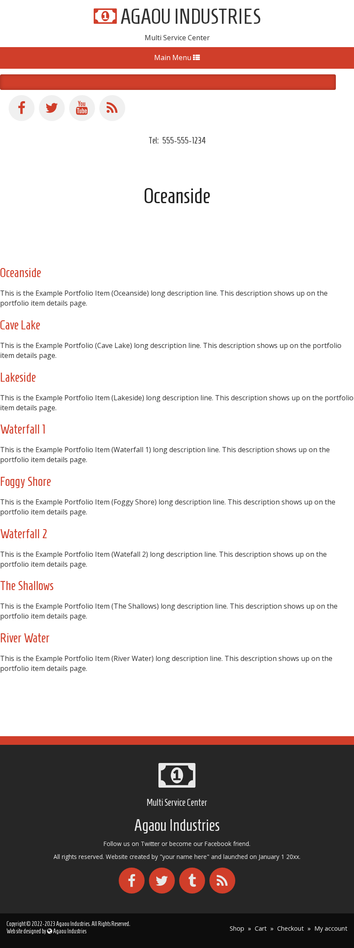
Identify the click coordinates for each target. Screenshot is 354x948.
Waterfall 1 (22, 429)
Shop (237, 928)
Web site (14, 931)
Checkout (290, 928)
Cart (261, 928)
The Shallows (27, 585)
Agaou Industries (189, 16)
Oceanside (20, 272)
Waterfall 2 (23, 534)
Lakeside (18, 377)
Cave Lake (20, 325)
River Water (25, 638)
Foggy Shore (25, 481)
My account (331, 928)
